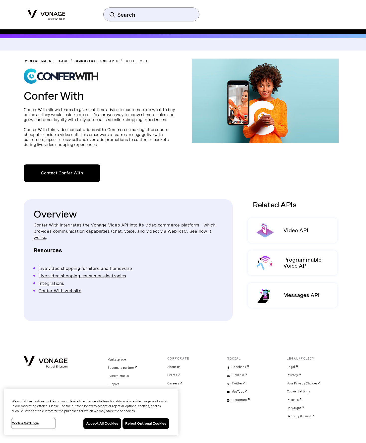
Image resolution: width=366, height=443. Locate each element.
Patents (293, 400)
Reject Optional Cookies (145, 423)
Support (114, 384)
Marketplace (117, 359)
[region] (91, 412)
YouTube (238, 391)
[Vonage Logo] (46, 13)
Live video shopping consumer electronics (82, 275)
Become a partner (121, 367)
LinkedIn (238, 375)
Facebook (239, 367)
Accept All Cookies (102, 423)
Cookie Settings (298, 391)
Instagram (239, 400)
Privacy (292, 375)
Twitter (237, 383)
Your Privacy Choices (302, 383)
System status (118, 376)
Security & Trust (299, 416)
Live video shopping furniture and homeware (85, 268)
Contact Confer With (62, 173)
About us (173, 367)
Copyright (294, 408)
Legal (291, 367)
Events (172, 375)
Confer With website (60, 290)
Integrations (51, 283)
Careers (173, 383)
